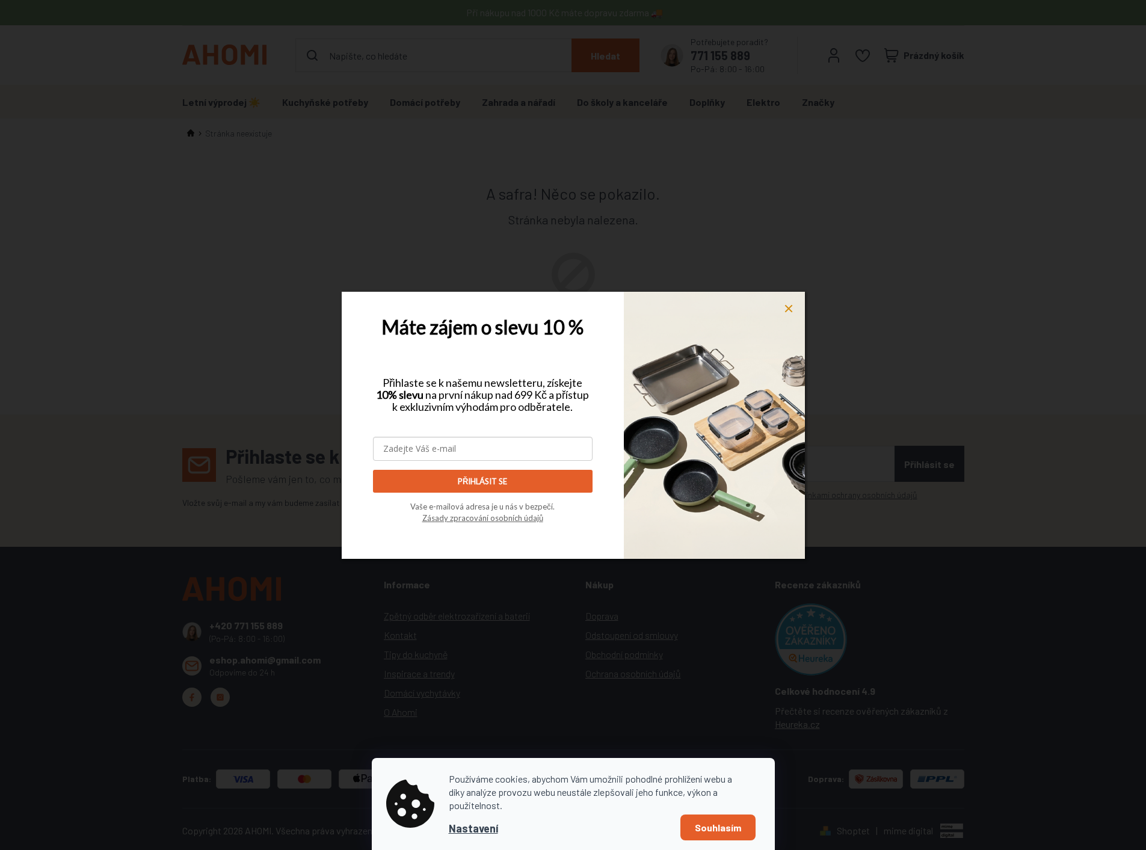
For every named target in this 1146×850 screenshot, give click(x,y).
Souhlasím (718, 827)
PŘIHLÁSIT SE (482, 481)
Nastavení (473, 828)
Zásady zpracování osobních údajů (482, 518)
